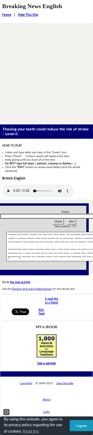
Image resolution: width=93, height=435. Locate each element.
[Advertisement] (46, 72)
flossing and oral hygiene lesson (32, 288)
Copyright (26, 383)
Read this (31, 431)
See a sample (46, 363)
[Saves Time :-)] (46, 345)
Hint (71, 221)
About (47, 399)
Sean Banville (64, 383)
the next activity (20, 282)
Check (58, 221)
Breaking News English (32, 6)
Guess (65, 211)
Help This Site (28, 15)
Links (46, 411)
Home (6, 15)
